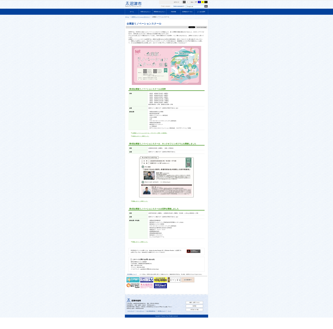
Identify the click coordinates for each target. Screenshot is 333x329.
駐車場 (194, 306)
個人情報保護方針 (150, 311)
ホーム (132, 11)
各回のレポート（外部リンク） (140, 136)
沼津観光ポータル (187, 11)
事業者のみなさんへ (159, 11)
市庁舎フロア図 (194, 309)
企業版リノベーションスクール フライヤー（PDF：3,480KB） (149, 133)
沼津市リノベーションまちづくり (140, 17)
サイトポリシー (140, 311)
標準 (184, 2)
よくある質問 (201, 11)
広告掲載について (132, 274)
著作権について (162, 311)
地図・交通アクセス (194, 302)
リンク (169, 311)
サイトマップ (130, 311)
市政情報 (173, 11)
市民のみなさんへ (145, 11)
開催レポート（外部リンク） (140, 201)
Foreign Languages (165, 6)
